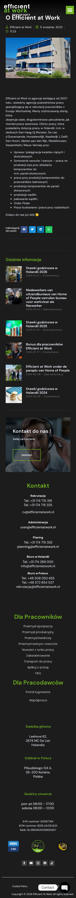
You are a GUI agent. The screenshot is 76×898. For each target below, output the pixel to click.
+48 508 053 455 (41, 578)
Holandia (38, 745)
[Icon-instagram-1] (38, 863)
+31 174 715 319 (41, 501)
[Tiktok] (52, 863)
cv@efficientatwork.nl (38, 512)
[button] (70, 10)
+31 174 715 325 (41, 505)
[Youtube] (31, 863)
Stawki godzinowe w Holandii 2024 (42, 391)
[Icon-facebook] (24, 863)
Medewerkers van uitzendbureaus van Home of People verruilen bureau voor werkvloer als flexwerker (46, 298)
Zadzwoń (26, 455)
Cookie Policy (20, 886)
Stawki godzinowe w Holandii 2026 (42, 270)
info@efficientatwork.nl (38, 566)
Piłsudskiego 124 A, (38, 768)
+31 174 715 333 (41, 542)
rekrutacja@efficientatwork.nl (38, 587)
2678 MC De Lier (38, 741)
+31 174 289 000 (41, 562)
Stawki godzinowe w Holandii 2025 (42, 324)
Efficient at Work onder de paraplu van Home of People (48, 368)
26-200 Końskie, (38, 772)
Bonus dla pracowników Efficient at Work (44, 346)
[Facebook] (45, 863)
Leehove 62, (38, 736)
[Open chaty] (64, 887)
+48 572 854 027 (41, 582)
